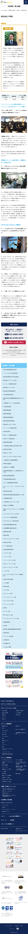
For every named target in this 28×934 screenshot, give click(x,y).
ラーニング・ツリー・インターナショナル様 (13, 487)
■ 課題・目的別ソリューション (8, 786)
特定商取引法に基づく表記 (21, 733)
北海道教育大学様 (7, 498)
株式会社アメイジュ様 (8, 387)
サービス (3, 716)
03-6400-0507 (16, 334)
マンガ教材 (4, 771)
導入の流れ (18, 714)
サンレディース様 (7, 593)
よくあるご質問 (7, 647)
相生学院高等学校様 (8, 549)
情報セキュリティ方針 (19, 925)
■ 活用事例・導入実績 (6, 799)
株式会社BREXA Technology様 (10, 376)
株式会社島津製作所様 (8, 475)
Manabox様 (6, 586)
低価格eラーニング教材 (6, 769)
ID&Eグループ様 (7, 453)
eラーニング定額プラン (21, 729)
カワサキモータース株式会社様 (11, 521)
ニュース (3, 816)
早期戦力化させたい (6, 793)
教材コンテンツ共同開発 (6, 775)
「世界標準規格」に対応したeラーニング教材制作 (21, 770)
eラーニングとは (5, 805)
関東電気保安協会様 (8, 417)
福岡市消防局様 (7, 410)
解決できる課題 (5, 712)
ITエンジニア (4, 732)
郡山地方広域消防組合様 (9, 391)
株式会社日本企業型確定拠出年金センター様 (13, 399)
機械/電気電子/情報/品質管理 (7, 754)
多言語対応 (4, 773)
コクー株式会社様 (7, 546)
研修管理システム (19, 828)
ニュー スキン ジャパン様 (9, 597)
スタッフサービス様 (8, 600)
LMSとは (4, 807)
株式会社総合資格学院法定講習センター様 (13, 494)
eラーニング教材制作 (6, 757)
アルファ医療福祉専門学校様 (10, 482)
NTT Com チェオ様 (8, 615)
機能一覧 (3, 714)
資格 (3, 742)
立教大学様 (6, 632)
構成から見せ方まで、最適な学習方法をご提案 (21, 766)
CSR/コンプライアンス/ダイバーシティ (7, 749)
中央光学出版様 (7, 406)
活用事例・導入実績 (19, 710)
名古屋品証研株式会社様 (9, 479)
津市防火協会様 (7, 463)
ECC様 (5, 625)
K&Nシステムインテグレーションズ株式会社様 (13, 509)
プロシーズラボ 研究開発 (6, 823)
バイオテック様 (7, 553)
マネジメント (4, 744)
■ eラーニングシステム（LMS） (9, 708)
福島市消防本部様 (7, 442)
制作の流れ (18, 773)
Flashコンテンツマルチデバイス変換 (7, 762)
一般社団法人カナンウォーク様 (11, 502)
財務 (3, 738)
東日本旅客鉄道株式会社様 (9, 369)
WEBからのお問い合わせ (16, 342)
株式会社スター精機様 (8, 467)
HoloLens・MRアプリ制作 (7, 779)
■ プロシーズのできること (7, 701)
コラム (2, 820)
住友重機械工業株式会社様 (9, 528)
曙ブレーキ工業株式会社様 (9, 435)
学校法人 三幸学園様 (8, 505)
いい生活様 (6, 582)
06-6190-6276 (16, 338)
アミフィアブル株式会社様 (9, 428)
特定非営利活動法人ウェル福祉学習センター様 (13, 471)
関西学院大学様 (7, 531)
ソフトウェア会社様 (8, 636)
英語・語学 (4, 734)
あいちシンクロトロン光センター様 (12, 456)
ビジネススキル (5, 730)
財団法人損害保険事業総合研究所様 (12, 629)
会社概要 (12, 820)
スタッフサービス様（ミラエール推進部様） (13, 575)
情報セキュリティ (5, 740)
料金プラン (18, 726)
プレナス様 (6, 590)
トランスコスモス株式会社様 (10, 373)
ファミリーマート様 (8, 604)
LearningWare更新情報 (14, 816)
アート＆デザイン (5, 736)
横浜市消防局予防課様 (8, 420)
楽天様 (5, 607)
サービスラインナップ (7, 759)
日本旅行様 (6, 639)
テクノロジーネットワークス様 (11, 618)
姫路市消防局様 (7, 413)
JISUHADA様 (6, 431)
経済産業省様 (6, 622)
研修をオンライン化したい (7, 791)
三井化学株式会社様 (8, 394)
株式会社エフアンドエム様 (9, 380)
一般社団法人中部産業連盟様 (10, 460)
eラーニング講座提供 (6, 723)
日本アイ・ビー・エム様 (9, 563)
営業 (3, 746)
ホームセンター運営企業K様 (10, 517)
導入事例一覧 (6, 643)
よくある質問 (18, 712)
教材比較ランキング (6, 811)
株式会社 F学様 (7, 542)
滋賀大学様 (6, 535)
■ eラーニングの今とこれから (8, 704)
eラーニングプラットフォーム (21, 830)
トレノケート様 (7, 556)
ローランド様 (6, 611)
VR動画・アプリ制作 (6, 777)
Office (3, 728)
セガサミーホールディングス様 (11, 538)
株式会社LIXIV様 (7, 449)
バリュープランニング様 (9, 560)
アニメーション (5, 767)
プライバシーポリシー (9, 925)
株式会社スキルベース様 (9, 424)
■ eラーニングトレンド (6, 802)
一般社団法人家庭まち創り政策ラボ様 (12, 445)
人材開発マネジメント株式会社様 (11, 403)
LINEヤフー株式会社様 (9, 438)
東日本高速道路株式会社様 (9, 524)
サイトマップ (11, 928)
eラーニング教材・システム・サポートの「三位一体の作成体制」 (21, 763)
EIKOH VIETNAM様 (8, 579)
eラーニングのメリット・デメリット (9, 809)
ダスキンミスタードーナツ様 (10, 567)
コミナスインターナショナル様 (11, 513)
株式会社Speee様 (7, 491)
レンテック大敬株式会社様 (9, 384)
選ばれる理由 (4, 710)
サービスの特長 (19, 759)
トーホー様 (6, 570)
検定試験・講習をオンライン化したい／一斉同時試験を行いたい (9, 796)
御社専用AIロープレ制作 (6, 781)
